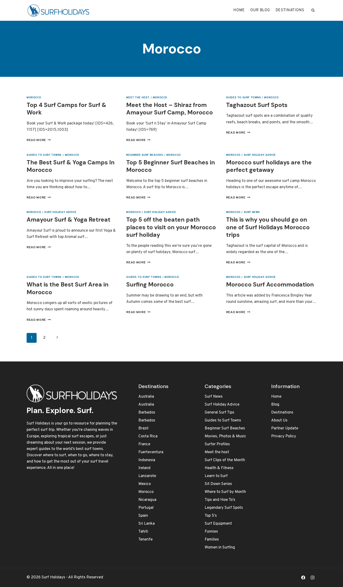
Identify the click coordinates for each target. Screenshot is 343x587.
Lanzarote (147, 476)
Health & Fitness (219, 468)
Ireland (144, 468)
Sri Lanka (146, 523)
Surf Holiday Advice (260, 155)
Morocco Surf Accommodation (270, 284)
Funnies (211, 531)
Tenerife (145, 539)
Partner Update (284, 428)
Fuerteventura (150, 452)
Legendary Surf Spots (224, 507)
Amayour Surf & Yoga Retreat (68, 219)
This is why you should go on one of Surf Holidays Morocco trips (268, 227)
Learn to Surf (216, 476)
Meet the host (138, 97)
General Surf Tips (219, 412)
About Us (279, 420)
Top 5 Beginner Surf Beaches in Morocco (170, 166)
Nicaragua (147, 499)
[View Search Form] (312, 10)
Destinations (290, 10)
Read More (39, 140)
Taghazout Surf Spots (256, 105)
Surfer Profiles (217, 444)
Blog (275, 404)
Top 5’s (211, 515)
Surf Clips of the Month (225, 460)
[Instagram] (312, 577)
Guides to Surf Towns (243, 97)
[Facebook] (303, 577)
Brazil (143, 428)
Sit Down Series (218, 484)
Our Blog (260, 10)
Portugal (146, 507)
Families (212, 539)
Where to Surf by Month (225, 492)
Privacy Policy (283, 436)
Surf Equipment (218, 523)
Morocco (34, 97)
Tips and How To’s (220, 499)
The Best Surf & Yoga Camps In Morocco (71, 166)
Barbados (146, 412)
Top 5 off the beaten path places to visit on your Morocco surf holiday (171, 227)
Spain (143, 515)
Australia (146, 396)
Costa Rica (148, 436)
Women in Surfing (220, 547)
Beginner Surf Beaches (144, 155)
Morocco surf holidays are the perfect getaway (269, 166)
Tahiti (143, 531)
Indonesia (146, 460)
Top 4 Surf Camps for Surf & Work (66, 109)
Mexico (144, 484)
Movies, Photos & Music (225, 436)
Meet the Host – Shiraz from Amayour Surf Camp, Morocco (169, 109)
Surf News (252, 212)
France (144, 444)
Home (239, 10)
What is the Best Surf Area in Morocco (67, 288)
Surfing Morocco (150, 284)
